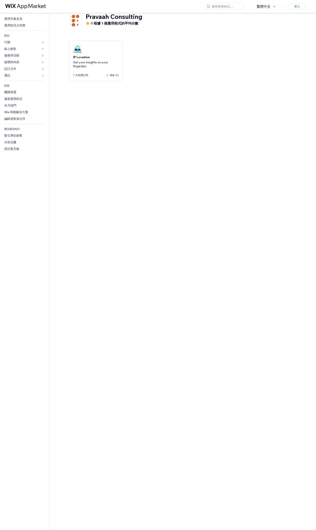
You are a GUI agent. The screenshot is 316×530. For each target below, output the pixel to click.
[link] (24, 18)
